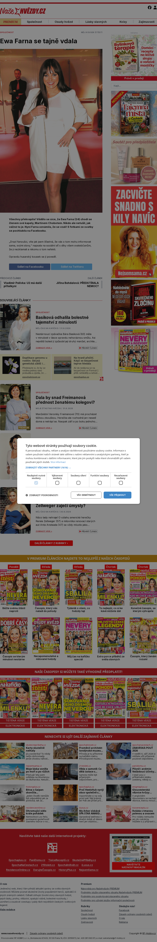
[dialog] (78, 471)
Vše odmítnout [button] (86, 494)
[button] (78, 467)
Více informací (58, 462)
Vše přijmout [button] (117, 494)
